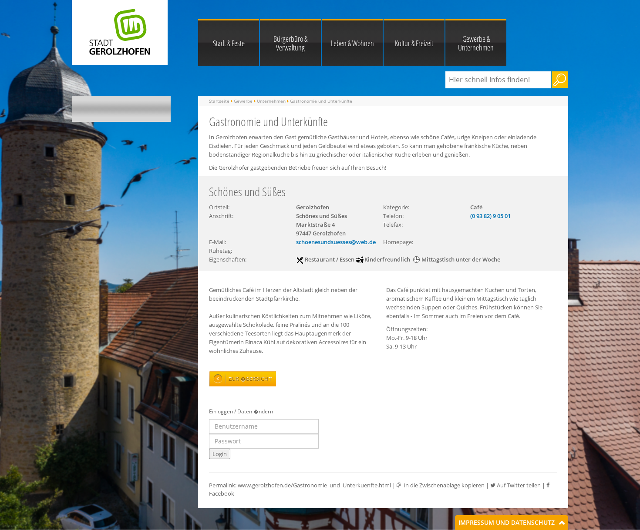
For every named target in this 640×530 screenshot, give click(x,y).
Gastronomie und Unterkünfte (321, 101)
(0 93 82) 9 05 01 (490, 216)
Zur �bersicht (250, 378)
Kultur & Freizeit (414, 43)
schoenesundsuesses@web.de (336, 242)
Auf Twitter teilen (518, 485)
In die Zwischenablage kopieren (443, 485)
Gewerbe (243, 101)
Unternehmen (271, 101)
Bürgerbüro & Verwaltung (290, 43)
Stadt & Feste (229, 43)
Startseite (219, 101)
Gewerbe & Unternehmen (476, 43)
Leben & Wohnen (352, 43)
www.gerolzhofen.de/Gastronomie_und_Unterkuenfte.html (314, 485)
